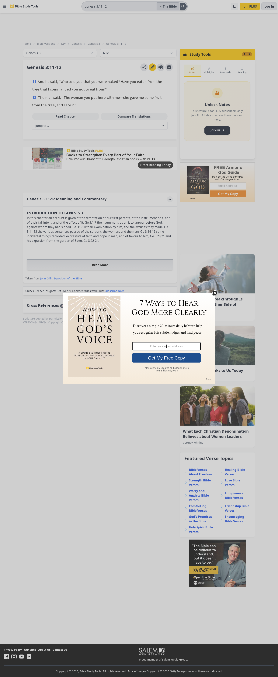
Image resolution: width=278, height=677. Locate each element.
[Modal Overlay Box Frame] (139, 338)
